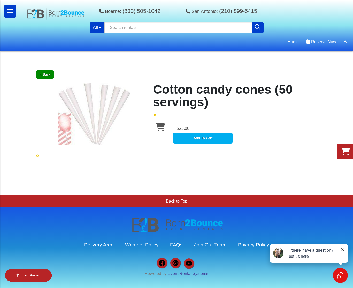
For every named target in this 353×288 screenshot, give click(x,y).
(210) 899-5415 (238, 11)
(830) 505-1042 (141, 11)
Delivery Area (99, 244)
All (95, 27)
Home (293, 41)
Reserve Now (323, 41)
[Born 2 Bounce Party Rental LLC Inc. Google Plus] (175, 263)
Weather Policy (142, 244)
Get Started (31, 275)
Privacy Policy (253, 244)
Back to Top (176, 201)
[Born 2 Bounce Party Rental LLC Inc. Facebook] (162, 263)
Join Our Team (210, 244)
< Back (45, 74)
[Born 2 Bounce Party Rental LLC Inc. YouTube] (189, 263)
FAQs (176, 244)
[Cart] (345, 41)
